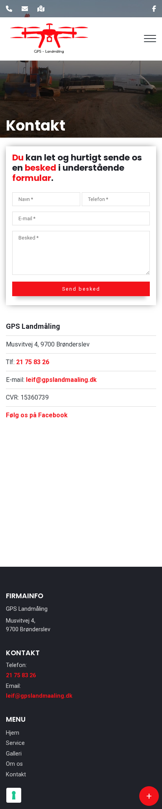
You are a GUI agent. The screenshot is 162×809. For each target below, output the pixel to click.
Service (15, 743)
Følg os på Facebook (37, 415)
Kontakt (16, 775)
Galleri (14, 754)
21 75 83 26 (32, 362)
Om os (14, 764)
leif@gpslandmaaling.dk (61, 379)
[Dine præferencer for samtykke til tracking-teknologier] (13, 795)
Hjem (12, 733)
